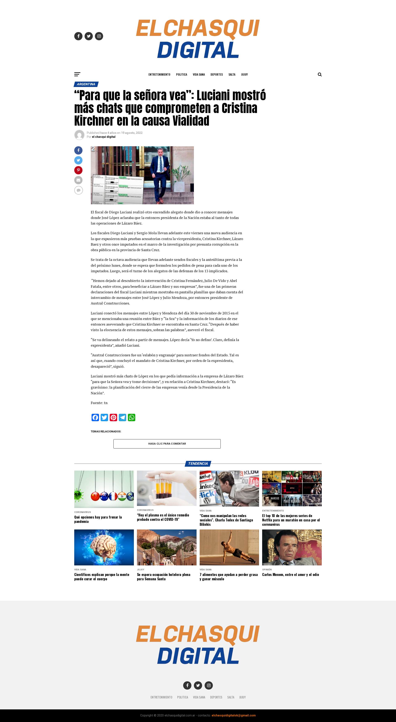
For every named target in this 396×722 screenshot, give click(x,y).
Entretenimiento (159, 74)
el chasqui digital (104, 136)
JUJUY (244, 74)
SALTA (232, 74)
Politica (181, 74)
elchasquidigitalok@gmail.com (234, 715)
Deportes (217, 74)
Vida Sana (199, 74)
